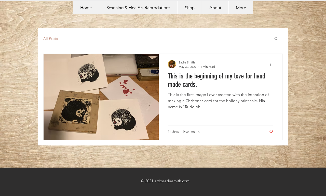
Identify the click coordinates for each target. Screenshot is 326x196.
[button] (276, 39)
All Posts (50, 38)
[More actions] (272, 64)
